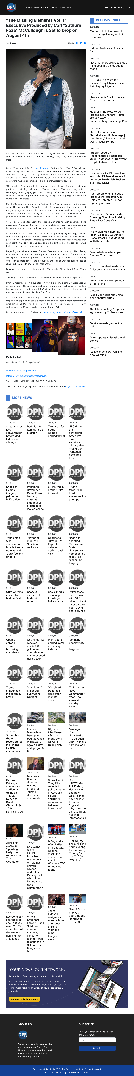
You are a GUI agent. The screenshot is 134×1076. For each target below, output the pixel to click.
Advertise (74, 1072)
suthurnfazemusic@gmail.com (21, 370)
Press (55, 7)
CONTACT (65, 7)
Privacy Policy (59, 1072)
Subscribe (97, 1048)
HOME (28, 7)
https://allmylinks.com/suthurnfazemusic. (26, 376)
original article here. (75, 386)
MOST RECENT (42, 7)
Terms (47, 1072)
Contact (85, 1072)
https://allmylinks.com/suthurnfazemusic (63, 312)
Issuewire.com (41, 168)
